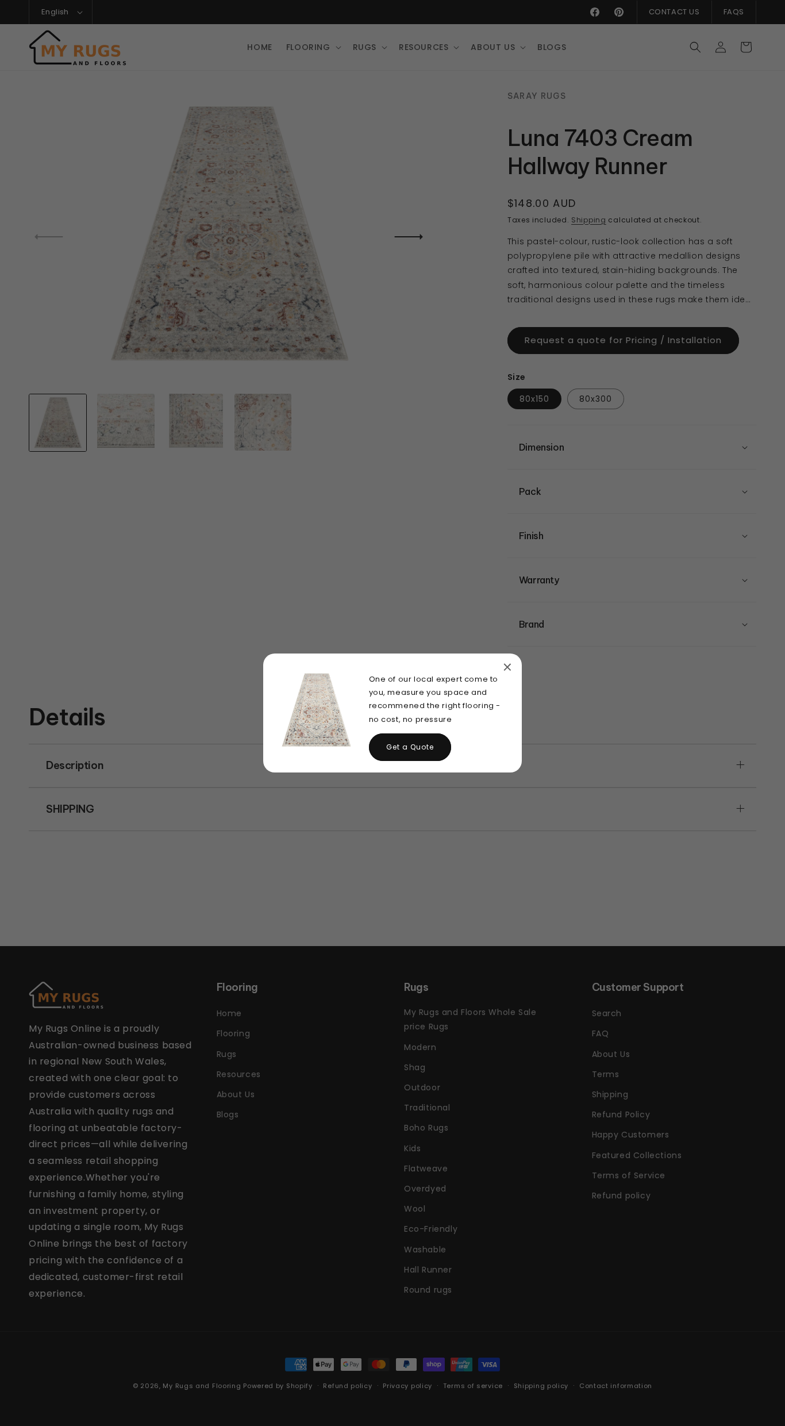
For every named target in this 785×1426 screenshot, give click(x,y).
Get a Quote (410, 747)
